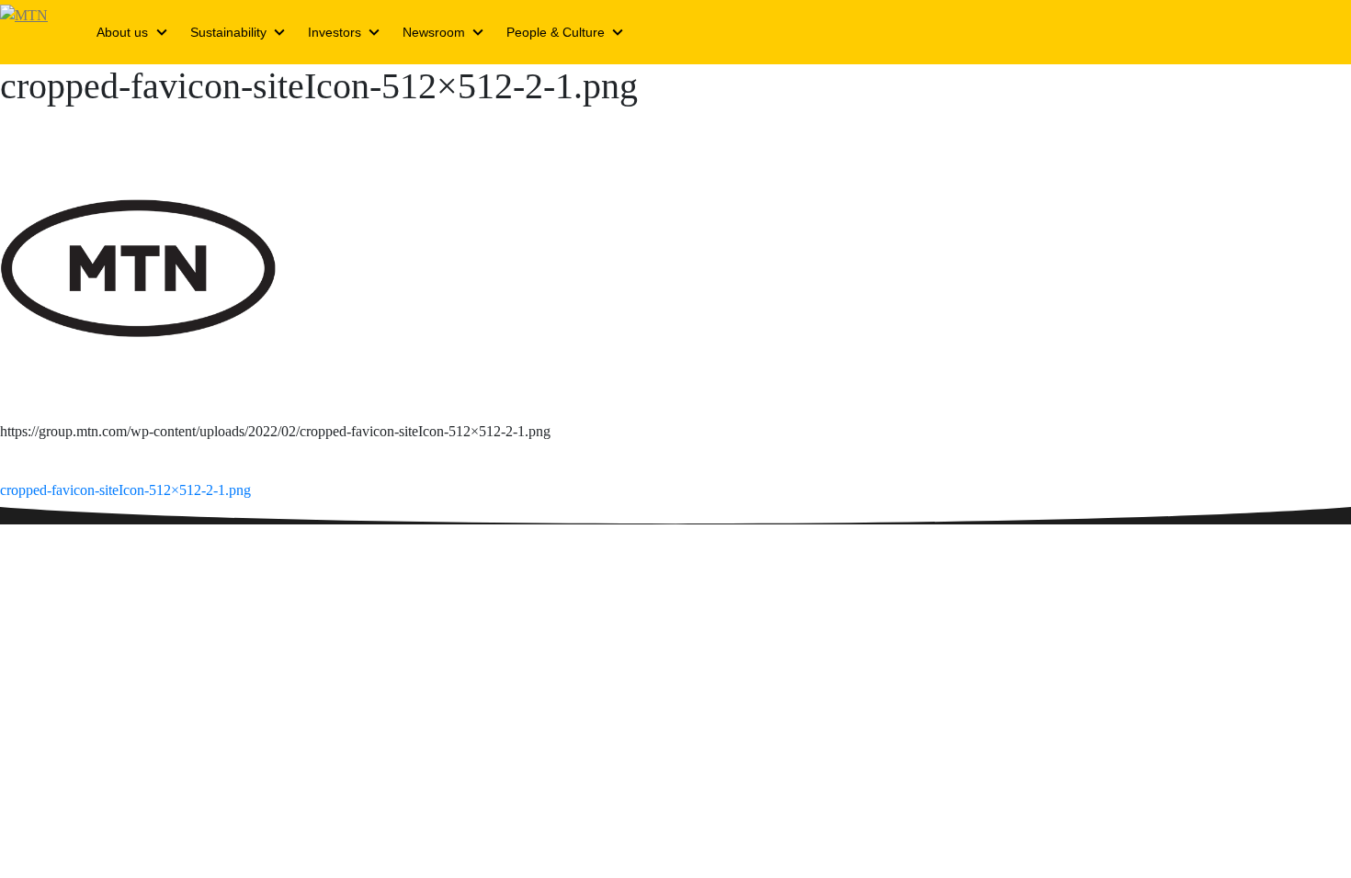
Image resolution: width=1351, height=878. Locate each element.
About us (122, 32)
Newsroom (434, 32)
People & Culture (555, 32)
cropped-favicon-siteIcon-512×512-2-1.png (125, 490)
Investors (334, 32)
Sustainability (228, 32)
